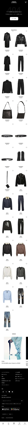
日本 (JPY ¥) (4, 414)
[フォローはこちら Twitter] (6, 391)
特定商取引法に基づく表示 (6, 380)
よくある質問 (17, 372)
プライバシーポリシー (9, 403)
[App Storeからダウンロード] (6, 409)
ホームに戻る (14, 18)
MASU (21, 189)
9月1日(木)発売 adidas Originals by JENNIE (11, 363)
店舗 (2, 376)
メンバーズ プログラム (5, 372)
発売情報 (3, 361)
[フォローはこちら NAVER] (12, 391)
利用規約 (3, 382)
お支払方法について (18, 374)
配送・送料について (18, 376)
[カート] (25, 2)
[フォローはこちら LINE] (9, 391)
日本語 (10, 414)
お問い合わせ (17, 380)
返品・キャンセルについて (19, 378)
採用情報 (3, 378)
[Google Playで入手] (15, 409)
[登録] (21, 400)
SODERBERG (7, 50)
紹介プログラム (4, 374)
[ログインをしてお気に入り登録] (12, 32)
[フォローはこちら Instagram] (3, 391)
